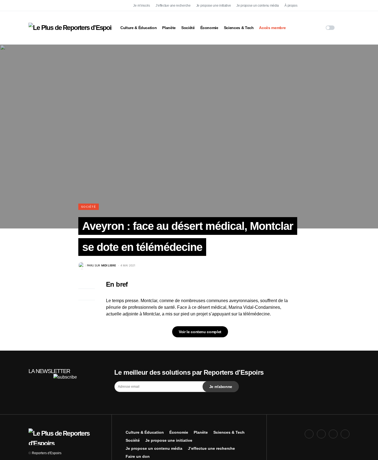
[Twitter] (321, 5)
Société (88, 206)
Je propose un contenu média (257, 5)
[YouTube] (333, 5)
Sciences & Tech (229, 432)
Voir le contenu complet (200, 332)
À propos (290, 5)
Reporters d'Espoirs (46, 453)
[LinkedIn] (345, 5)
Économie (178, 432)
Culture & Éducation (145, 432)
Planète (201, 432)
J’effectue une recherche (173, 5)
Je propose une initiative (213, 5)
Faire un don (138, 456)
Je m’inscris (141, 5)
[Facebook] (309, 5)
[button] (330, 27)
